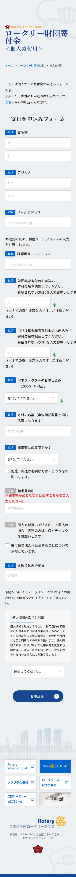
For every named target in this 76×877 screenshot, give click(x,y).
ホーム (9, 65)
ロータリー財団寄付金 (31, 65)
